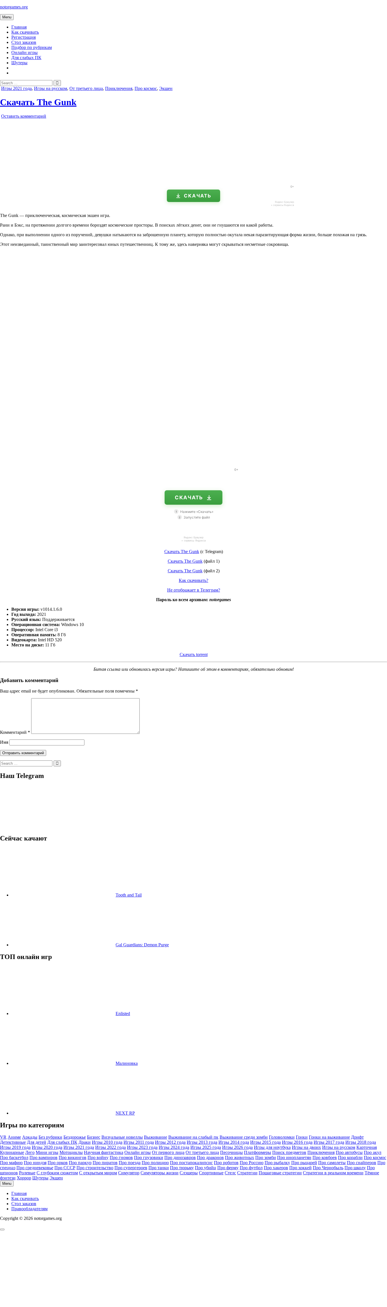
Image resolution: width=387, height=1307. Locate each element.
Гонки (302, 1137)
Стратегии (247, 1172)
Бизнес (93, 1137)
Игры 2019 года (15, 1147)
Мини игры (47, 1152)
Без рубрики (50, 1137)
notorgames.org (14, 7)
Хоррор (24, 1177)
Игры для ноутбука (272, 1147)
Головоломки (282, 1137)
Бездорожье (74, 1137)
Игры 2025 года (205, 1147)
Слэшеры (189, 1172)
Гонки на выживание (329, 1137)
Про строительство (94, 1167)
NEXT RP (125, 1113)
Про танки (158, 1167)
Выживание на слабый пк (193, 1137)
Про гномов (121, 1157)
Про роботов (226, 1162)
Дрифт (357, 1137)
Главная (19, 27)
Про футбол (251, 1167)
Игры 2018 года (360, 1142)
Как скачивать (25, 32)
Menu (6, 17)
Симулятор (128, 1172)
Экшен (166, 88)
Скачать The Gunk (38, 102)
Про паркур (80, 1162)
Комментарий (15, 732)
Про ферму (228, 1167)
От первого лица (168, 1152)
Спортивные (211, 1172)
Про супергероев (130, 1167)
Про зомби (265, 1157)
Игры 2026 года (237, 1147)
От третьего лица (86, 88)
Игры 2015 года (265, 1142)
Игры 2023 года (142, 1147)
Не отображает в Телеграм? (193, 590)
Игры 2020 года (47, 1147)
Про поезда (130, 1162)
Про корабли (350, 1157)
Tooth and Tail (129, 895)
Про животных (239, 1157)
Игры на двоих (306, 1147)
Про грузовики (148, 1157)
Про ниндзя (35, 1162)
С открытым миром (98, 1172)
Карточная (366, 1147)
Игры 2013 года (202, 1142)
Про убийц (205, 1167)
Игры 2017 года (329, 1142)
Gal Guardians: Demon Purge (142, 944)
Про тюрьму (182, 1167)
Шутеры (19, 62)
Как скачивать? (193, 580)
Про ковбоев (324, 1157)
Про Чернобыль (328, 1167)
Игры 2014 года (233, 1142)
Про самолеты (332, 1162)
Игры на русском (50, 88)
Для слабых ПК (26, 57)
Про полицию (155, 1162)
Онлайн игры (24, 52)
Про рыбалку (277, 1162)
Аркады (29, 1137)
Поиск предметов (289, 1152)
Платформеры (257, 1152)
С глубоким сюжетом (57, 1172)
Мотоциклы (71, 1152)
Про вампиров (43, 1157)
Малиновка (127, 1063)
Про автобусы (349, 1152)
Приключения (118, 88)
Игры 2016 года (297, 1142)
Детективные (13, 1142)
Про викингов (72, 1157)
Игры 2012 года (170, 1142)
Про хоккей (300, 1167)
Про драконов (210, 1157)
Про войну (98, 1157)
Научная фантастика (103, 1152)
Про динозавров (180, 1157)
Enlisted (123, 1013)
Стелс (230, 1172)
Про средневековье (34, 1167)
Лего (30, 1152)
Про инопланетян (294, 1157)
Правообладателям (29, 1208)
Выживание (155, 1137)
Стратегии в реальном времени (333, 1172)
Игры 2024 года (174, 1147)
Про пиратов (105, 1162)
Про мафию (11, 1162)
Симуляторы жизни (159, 1172)
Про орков (58, 1162)
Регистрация (23, 37)
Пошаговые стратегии (280, 1172)
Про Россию (251, 1162)
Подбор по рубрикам (31, 47)
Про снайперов (361, 1162)
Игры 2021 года (16, 88)
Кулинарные (12, 1152)
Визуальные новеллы (122, 1137)
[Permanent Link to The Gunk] (65, 178)
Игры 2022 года (110, 1147)
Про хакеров (276, 1167)
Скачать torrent (194, 654)
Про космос (146, 88)
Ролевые (27, 1172)
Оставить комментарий (23, 116)
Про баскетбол (14, 1157)
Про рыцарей (304, 1162)
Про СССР (64, 1167)
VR (3, 1137)
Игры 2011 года (139, 1142)
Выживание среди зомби (244, 1137)
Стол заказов (23, 42)
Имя (4, 742)
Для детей (36, 1142)
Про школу (355, 1167)
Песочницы (231, 1152)
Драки (84, 1142)
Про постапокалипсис (191, 1162)
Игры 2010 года (107, 1142)
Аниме (14, 1137)
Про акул (372, 1152)
